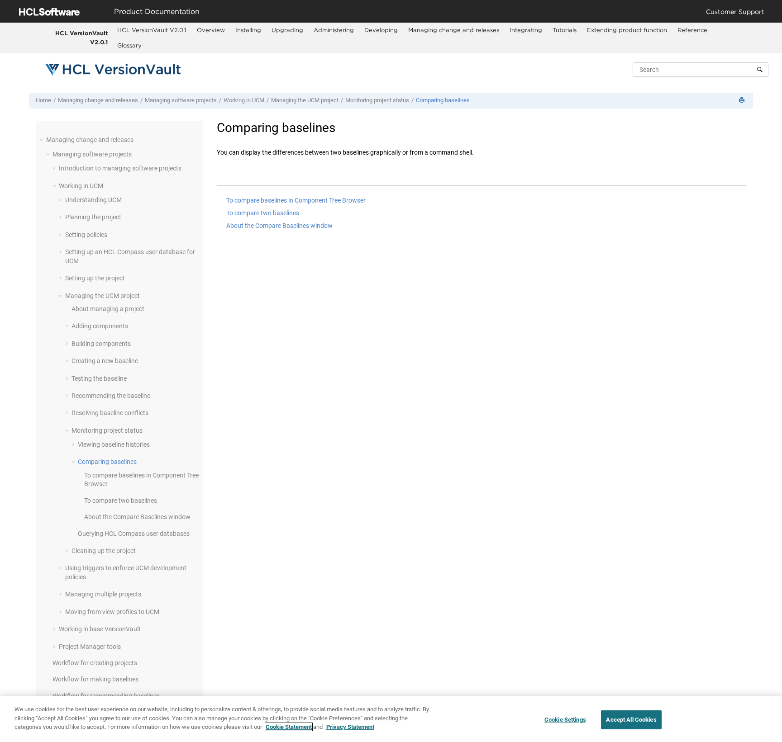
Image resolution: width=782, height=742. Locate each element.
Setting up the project (95, 278)
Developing (381, 30)
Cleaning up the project (104, 550)
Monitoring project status (377, 100)
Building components (101, 343)
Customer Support (735, 11)
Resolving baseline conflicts (110, 412)
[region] (391, 719)
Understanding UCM (93, 199)
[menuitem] (152, 30)
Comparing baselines (443, 100)
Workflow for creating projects (94, 662)
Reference (692, 30)
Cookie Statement (289, 726)
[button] (42, 140)
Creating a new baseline (105, 360)
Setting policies (86, 234)
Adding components (100, 326)
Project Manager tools (90, 646)
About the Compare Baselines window (137, 516)
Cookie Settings (565, 719)
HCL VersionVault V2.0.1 (81, 37)
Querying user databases (134, 533)
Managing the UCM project (305, 100)
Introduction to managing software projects (120, 168)
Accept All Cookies (631, 719)
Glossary (129, 45)
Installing (248, 30)
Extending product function (627, 30)
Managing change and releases (453, 30)
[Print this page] (743, 100)
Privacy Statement (350, 726)
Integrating (526, 30)
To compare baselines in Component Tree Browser (296, 200)
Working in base (100, 629)
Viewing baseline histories (114, 444)
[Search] (759, 69)
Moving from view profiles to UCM (112, 611)
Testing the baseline (99, 378)
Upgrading (287, 30)
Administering (334, 30)
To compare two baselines (120, 500)
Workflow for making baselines (95, 679)
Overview (211, 30)
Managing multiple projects (103, 594)
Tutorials (565, 30)
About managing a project (108, 308)
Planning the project (93, 217)
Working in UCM (244, 100)
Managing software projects (181, 100)
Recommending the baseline (111, 395)
